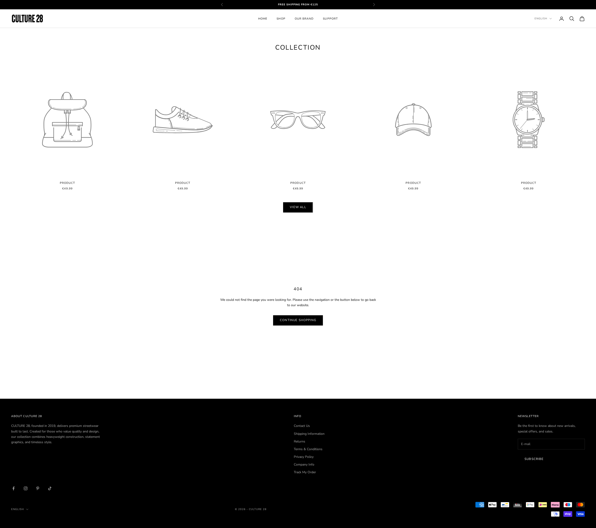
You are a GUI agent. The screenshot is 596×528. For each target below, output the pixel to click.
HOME (262, 19)
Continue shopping (298, 320)
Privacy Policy (304, 457)
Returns (299, 441)
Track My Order (305, 472)
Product (67, 183)
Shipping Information (309, 434)
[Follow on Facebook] (13, 488)
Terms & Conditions (308, 449)
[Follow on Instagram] (25, 488)
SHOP (281, 19)
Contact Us (302, 426)
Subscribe (534, 459)
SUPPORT (330, 19)
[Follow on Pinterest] (37, 488)
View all (298, 207)
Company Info (304, 464)
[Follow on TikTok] (49, 488)
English (541, 18)
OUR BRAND (304, 19)
